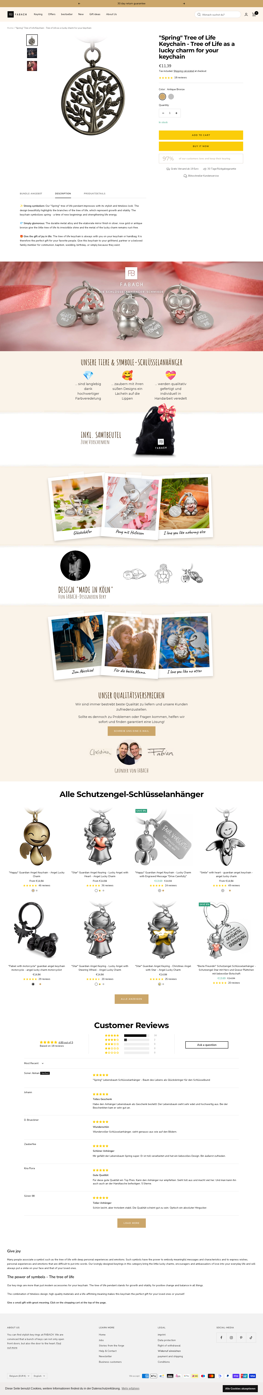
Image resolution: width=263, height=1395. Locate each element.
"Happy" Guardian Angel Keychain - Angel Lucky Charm (36, 874)
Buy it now (201, 146)
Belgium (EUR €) (17, 1376)
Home (10, 28)
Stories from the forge (111, 1345)
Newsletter (105, 1356)
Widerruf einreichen (169, 1351)
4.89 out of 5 (66, 1042)
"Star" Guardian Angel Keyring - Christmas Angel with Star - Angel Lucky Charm (163, 968)
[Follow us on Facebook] (221, 1337)
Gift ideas (94, 14)
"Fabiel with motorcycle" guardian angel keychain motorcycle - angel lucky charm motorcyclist (36, 968)
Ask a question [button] (206, 1045)
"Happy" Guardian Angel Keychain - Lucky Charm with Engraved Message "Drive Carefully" (163, 874)
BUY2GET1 (148, 3)
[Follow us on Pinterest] (241, 1337)
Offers (51, 14)
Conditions (164, 1362)
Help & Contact (107, 1351)
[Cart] (254, 14)
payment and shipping (170, 1356)
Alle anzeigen (131, 999)
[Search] (199, 14)
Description (63, 193)
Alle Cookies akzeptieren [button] (240, 1388)
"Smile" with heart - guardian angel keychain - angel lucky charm (226, 874)
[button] (112, 1035)
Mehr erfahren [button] (130, 1388)
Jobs (101, 1340)
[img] (100, 1075)
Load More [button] (132, 1223)
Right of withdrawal (169, 1345)
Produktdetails (94, 193)
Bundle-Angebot (31, 193)
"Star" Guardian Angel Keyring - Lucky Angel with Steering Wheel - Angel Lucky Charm (99, 968)
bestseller (67, 14)
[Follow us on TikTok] (251, 1337)
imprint (161, 1334)
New (81, 14)
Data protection (167, 1340)
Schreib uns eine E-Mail (131, 731)
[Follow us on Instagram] (231, 1337)
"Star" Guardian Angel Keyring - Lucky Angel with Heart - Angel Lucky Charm (99, 874)
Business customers (110, 1362)
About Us (111, 14)
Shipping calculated (184, 71)
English (38, 1376)
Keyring (38, 14)
